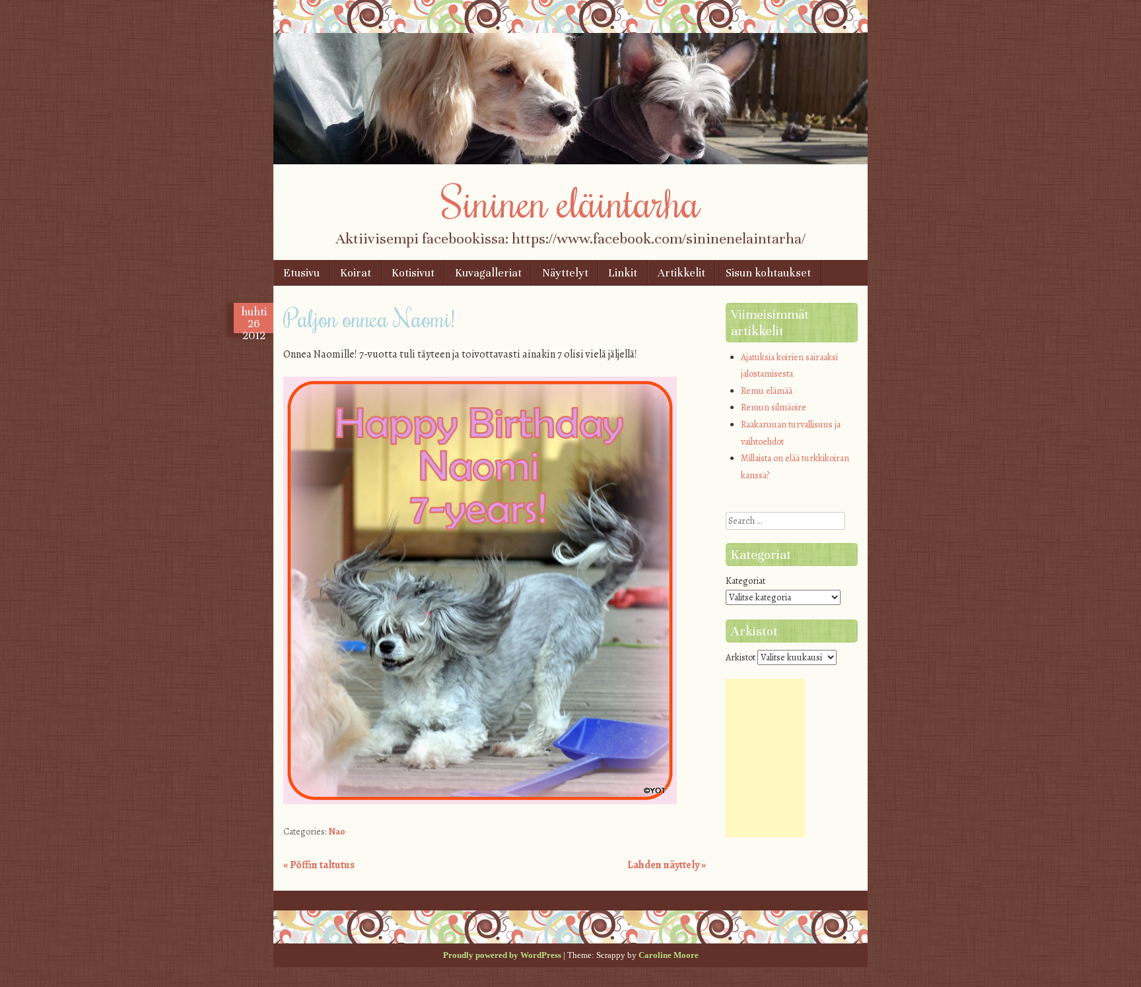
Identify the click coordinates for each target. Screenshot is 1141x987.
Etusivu (301, 273)
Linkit (622, 273)
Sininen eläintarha (571, 201)
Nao (336, 831)
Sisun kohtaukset (768, 273)
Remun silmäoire (773, 407)
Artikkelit (681, 273)
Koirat (355, 273)
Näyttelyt (565, 273)
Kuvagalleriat (488, 273)
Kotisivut (413, 273)
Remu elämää (766, 391)
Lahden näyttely (666, 865)
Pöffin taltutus (319, 865)
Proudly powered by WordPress (502, 955)
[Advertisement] (765, 758)
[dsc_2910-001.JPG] (480, 801)
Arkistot (740, 657)
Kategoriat (745, 581)
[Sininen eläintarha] (570, 161)
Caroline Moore (669, 955)
